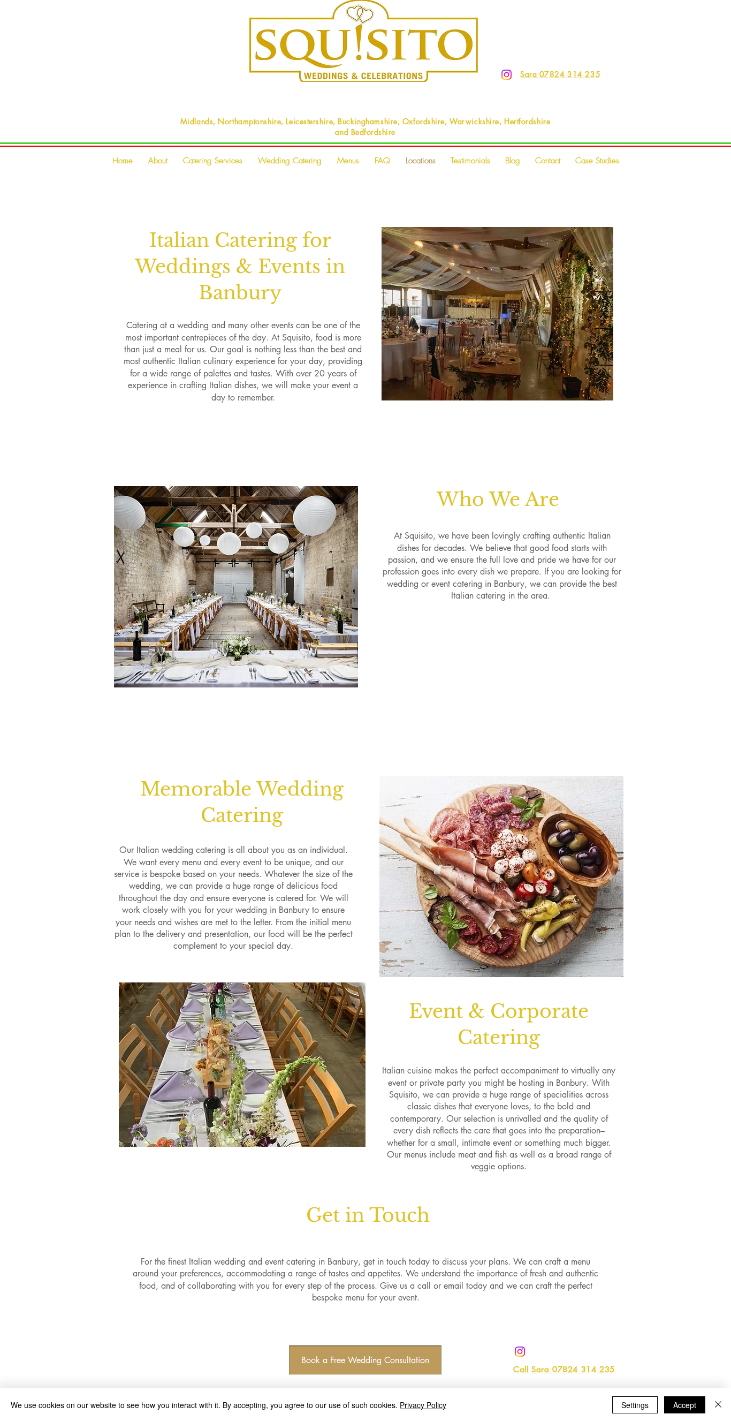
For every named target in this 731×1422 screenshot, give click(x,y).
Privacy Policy (423, 1405)
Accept (684, 1405)
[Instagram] (506, 74)
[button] (212, 161)
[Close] (718, 1404)
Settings (635, 1405)
